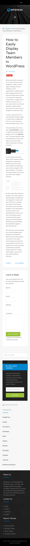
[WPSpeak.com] (3, 29)
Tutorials (5, 460)
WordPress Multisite (8, 465)
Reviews (5, 446)
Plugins (7, 29)
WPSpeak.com (15, 10)
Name (8, 288)
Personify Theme (10, 534)
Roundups (5, 450)
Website (8, 305)
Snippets (5, 455)
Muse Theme (9, 531)
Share (10, 75)
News (4, 436)
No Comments (19, 263)
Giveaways (5, 431)
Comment (9, 313)
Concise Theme (9, 526)
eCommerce (6, 427)
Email (8, 296)
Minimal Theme (10, 528)
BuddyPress (6, 417)
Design (4, 422)
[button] (15, 17)
